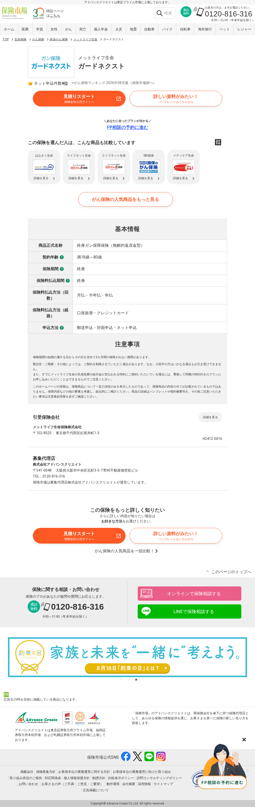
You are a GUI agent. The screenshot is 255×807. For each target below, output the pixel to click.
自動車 (149, 29)
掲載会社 (26, 772)
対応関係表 (53, 778)
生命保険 (20, 39)
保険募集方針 (46, 772)
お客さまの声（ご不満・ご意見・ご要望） (72, 784)
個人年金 (101, 29)
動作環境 (113, 784)
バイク (167, 29)
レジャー (244, 29)
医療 (25, 29)
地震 (133, 29)
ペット (224, 29)
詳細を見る (210, 417)
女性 (54, 29)
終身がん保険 (59, 39)
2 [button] (128, 679)
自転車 (185, 29)
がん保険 (38, 39)
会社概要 (128, 784)
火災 (118, 29)
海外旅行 (205, 29)
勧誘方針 (98, 778)
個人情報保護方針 (77, 778)
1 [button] (121, 679)
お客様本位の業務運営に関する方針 (84, 772)
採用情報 (144, 784)
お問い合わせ (28, 784)
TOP (5, 39)
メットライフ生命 (85, 39)
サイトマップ (163, 784)
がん (68, 29)
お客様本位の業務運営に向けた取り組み (142, 772)
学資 (39, 29)
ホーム (9, 29)
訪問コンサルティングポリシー (159, 778)
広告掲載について (96, 790)
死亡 (82, 29)
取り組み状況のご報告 (26, 778)
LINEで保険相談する (194, 611)
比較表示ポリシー (121, 778)
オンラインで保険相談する (194, 593)
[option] (127, 657)
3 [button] (136, 679)
